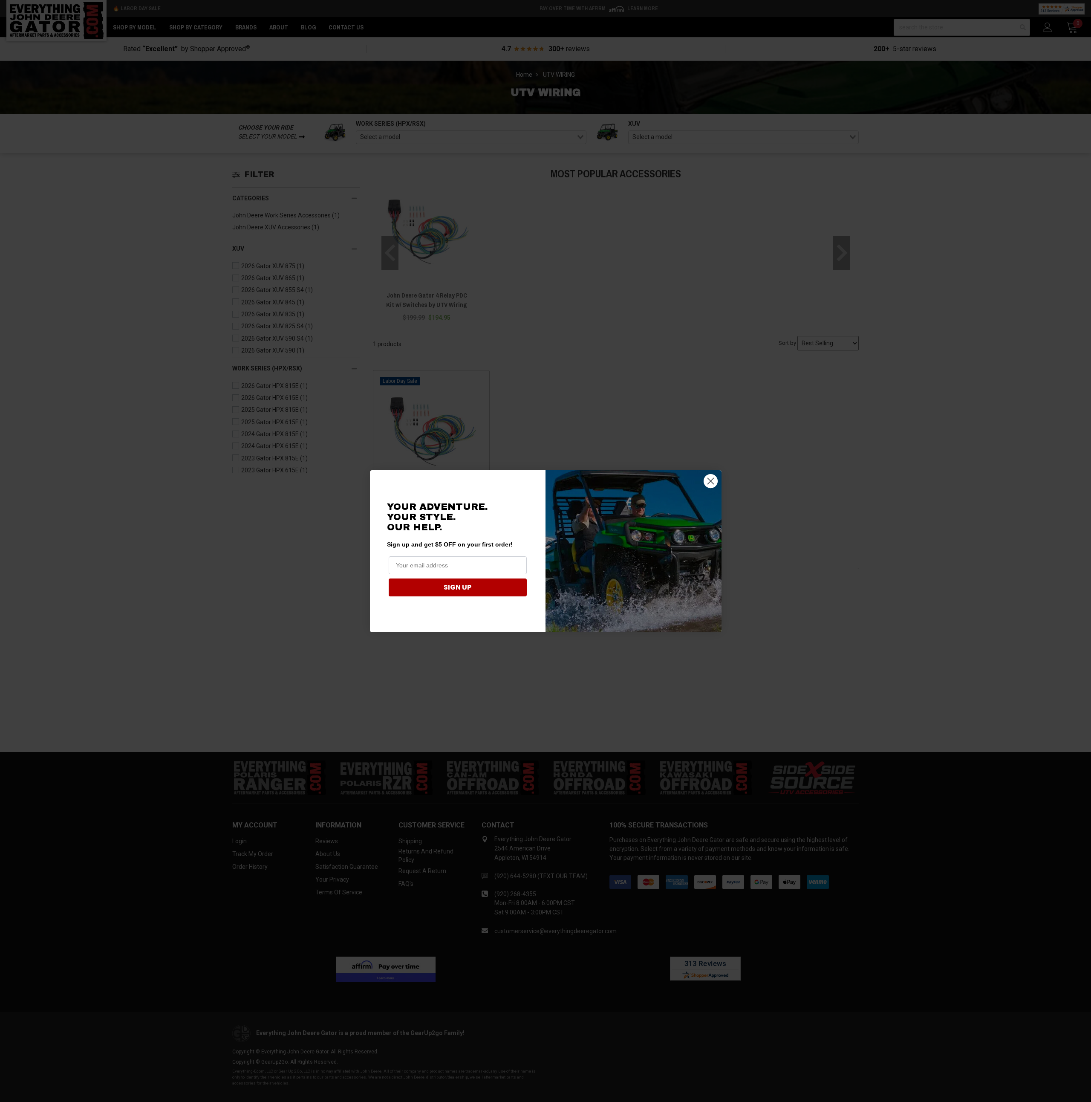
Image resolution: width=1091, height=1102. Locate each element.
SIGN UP (457, 587)
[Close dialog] (710, 481)
